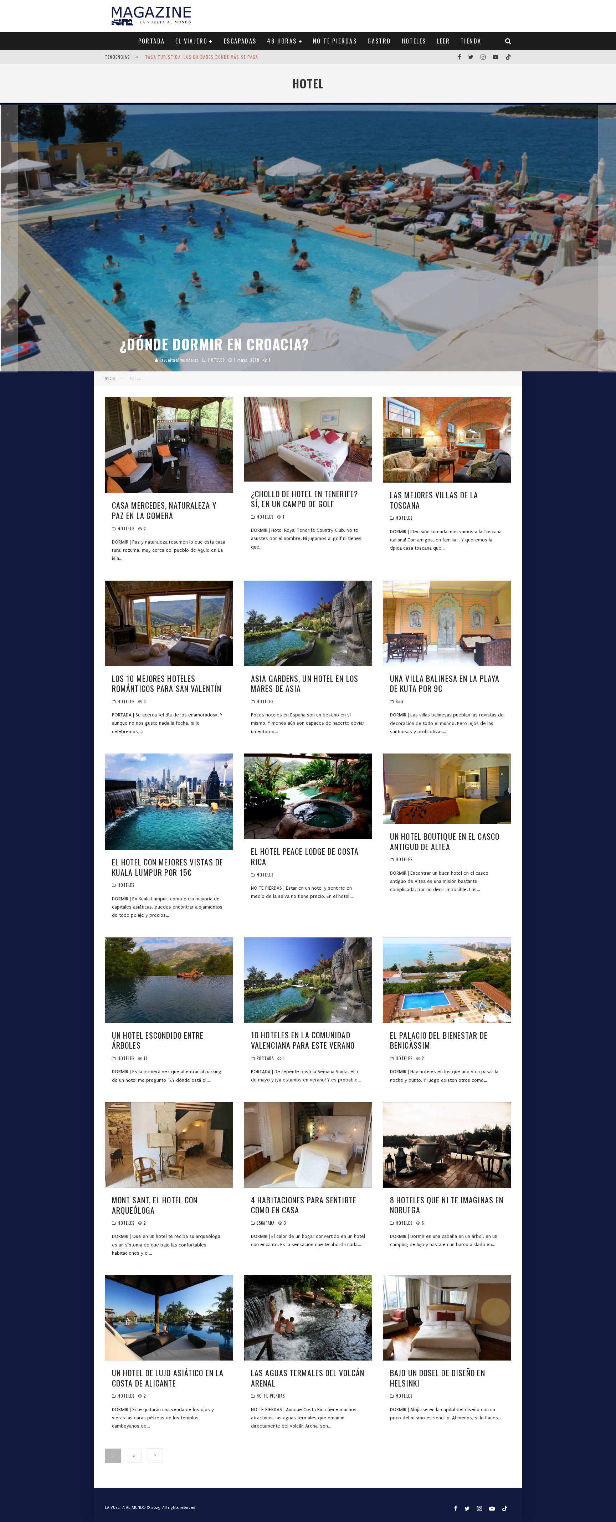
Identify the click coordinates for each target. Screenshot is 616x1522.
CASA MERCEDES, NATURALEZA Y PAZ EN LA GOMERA (164, 510)
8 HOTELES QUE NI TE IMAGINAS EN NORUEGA (446, 1205)
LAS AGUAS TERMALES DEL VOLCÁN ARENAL (307, 1378)
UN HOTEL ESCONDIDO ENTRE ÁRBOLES (158, 1040)
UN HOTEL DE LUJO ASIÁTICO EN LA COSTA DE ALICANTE (168, 1378)
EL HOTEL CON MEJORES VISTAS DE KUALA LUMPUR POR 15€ (167, 867)
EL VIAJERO (191, 41)
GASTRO (379, 41)
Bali (400, 701)
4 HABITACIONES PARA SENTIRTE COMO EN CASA (303, 1205)
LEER (443, 41)
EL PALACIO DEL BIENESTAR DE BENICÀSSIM (439, 1040)
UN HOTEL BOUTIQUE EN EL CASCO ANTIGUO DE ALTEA (444, 841)
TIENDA (471, 41)
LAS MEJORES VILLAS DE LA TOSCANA (434, 500)
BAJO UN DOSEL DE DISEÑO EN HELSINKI (437, 1378)
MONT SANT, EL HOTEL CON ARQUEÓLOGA (154, 1205)
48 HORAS (282, 41)
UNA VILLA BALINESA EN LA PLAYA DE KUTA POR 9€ (444, 683)
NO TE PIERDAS (335, 41)
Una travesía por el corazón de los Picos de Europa (206, 57)
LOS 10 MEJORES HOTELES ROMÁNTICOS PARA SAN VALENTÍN (166, 683)
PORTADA (151, 41)
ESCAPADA (265, 1222)
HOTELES (414, 41)
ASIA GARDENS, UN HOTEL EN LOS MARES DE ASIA (304, 683)
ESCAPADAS (240, 41)
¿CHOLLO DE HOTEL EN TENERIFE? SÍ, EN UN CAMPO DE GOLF (304, 499)
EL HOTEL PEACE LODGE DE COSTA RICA (305, 856)
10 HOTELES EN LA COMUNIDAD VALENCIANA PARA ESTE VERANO (303, 1040)
